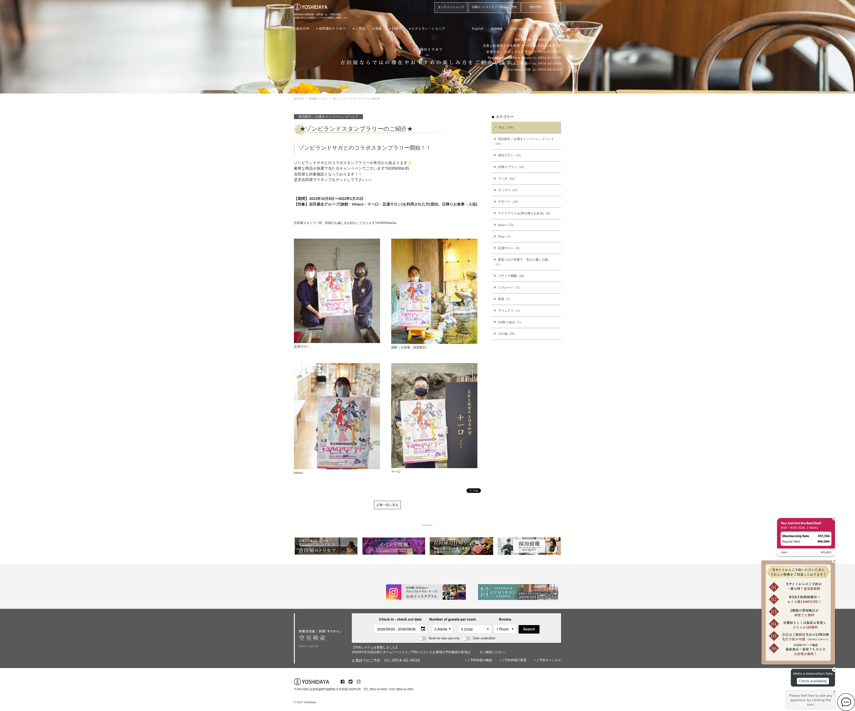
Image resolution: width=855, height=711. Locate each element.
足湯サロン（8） (509, 248)
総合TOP (302, 28)
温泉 (378, 28)
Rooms (505, 619)
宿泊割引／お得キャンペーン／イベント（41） (524, 141)
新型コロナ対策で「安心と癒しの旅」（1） (522, 262)
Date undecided (484, 638)
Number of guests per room (442, 619)
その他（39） (507, 333)
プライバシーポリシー (546, 28)
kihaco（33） (507, 225)
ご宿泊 (360, 28)
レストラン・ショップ (428, 28)
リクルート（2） (509, 287)
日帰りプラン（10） (512, 167)
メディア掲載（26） (512, 276)
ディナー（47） (509, 190)
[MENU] (555, 7)
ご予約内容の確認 (479, 660)
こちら (475, 652)
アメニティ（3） (509, 310)
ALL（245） (507, 127)
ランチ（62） (507, 178)
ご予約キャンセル (548, 660)
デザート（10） (509, 201)
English (477, 28)
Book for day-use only (444, 638)
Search (529, 629)
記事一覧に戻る (387, 505)
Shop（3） (505, 236)
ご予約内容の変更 (514, 660)
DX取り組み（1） (510, 322)
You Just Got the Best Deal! (801, 523)
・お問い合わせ (517, 28)
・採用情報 (495, 28)
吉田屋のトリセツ (332, 28)
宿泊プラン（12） (510, 155)
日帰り (397, 28)
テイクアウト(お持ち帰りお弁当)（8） (525, 213)
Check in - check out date (400, 619)
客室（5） (505, 299)
